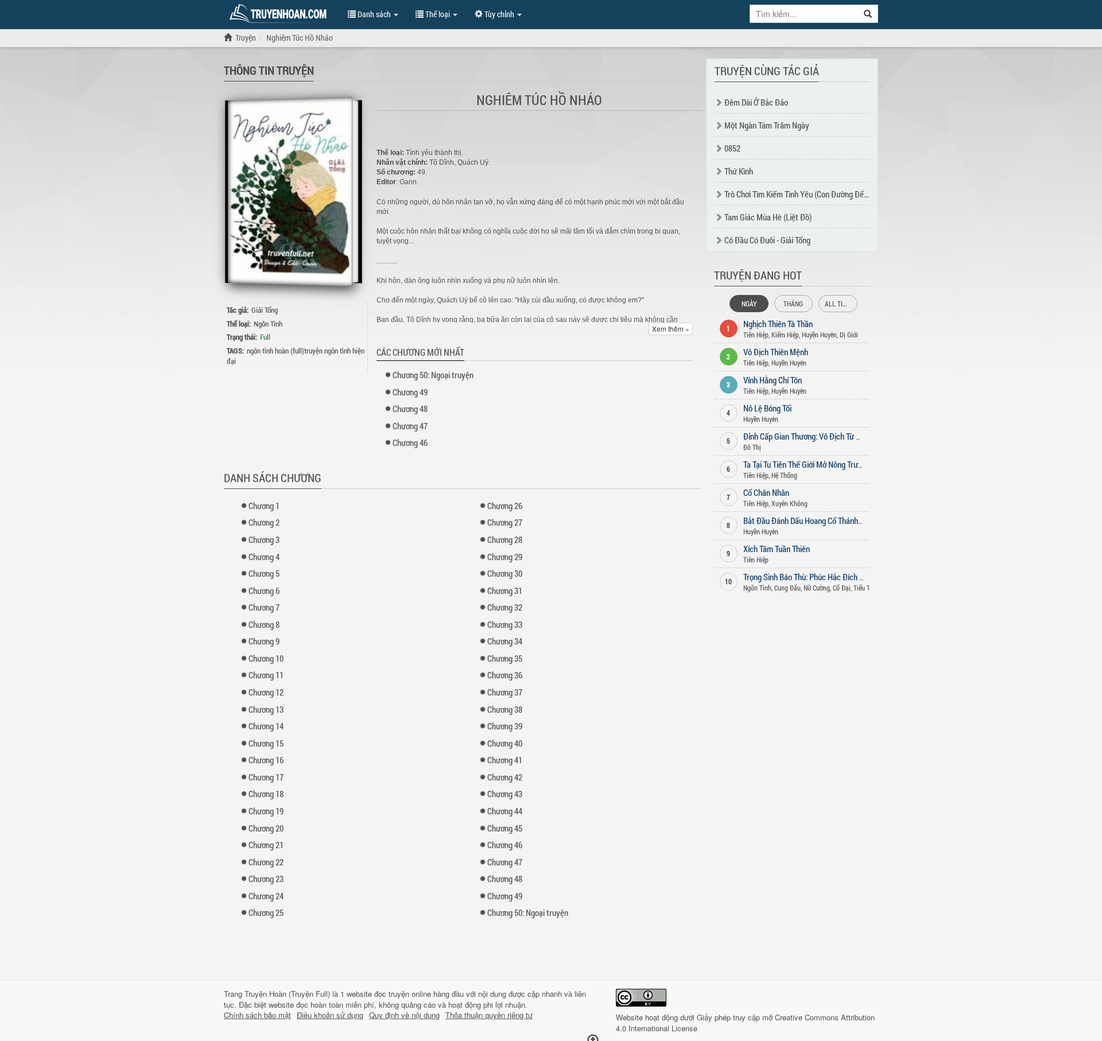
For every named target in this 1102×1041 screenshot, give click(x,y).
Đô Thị (752, 447)
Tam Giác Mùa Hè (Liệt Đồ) (768, 217)
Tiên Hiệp (756, 334)
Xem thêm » (670, 328)
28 (504, 539)
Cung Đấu (787, 587)
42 (504, 777)
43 (504, 793)
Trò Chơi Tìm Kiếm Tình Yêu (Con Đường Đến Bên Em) (810, 194)
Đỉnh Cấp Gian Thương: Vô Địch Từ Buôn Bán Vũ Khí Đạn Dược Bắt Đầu (857, 436)
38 (504, 709)
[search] (868, 14)
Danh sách (374, 14)
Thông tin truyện (269, 70)
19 (266, 811)
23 (266, 878)
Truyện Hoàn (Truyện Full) (287, 993)
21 (266, 844)
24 (266, 896)
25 (266, 912)
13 (266, 709)
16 (266, 760)
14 (266, 726)
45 (504, 828)
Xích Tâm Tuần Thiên (776, 548)
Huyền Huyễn (819, 334)
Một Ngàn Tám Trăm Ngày (766, 125)
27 (504, 522)
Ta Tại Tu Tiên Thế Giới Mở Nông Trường (806, 464)
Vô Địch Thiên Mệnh (775, 352)
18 (266, 793)
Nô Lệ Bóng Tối (767, 408)
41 (504, 760)
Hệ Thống (784, 475)
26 (504, 505)
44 (504, 811)
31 (504, 590)
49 (410, 392)
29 (504, 556)
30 (504, 573)
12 (266, 692)
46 (410, 442)
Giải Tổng (264, 310)
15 (266, 743)
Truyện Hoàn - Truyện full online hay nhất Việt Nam (280, 14)
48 (410, 408)
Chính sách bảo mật (257, 1015)
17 (266, 777)
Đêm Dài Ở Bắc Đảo (756, 102)
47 (410, 426)
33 (504, 624)
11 (266, 675)
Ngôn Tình (268, 323)
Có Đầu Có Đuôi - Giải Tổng (767, 240)
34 (504, 641)
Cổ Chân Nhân (766, 492)
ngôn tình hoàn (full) (275, 350)
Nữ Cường (817, 587)
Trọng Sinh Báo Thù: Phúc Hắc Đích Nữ (806, 576)
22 (266, 862)
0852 (732, 148)
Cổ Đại (842, 587)
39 (504, 726)
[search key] (804, 14)
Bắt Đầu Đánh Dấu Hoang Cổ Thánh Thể (807, 520)
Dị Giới (849, 334)
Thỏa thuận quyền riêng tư (489, 1015)
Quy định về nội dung (404, 1015)
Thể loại (438, 14)
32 (504, 607)
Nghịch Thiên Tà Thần (778, 323)
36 (504, 675)
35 (504, 658)
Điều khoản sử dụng (330, 1015)
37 (504, 692)
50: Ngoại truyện (433, 374)
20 (266, 828)
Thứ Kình (738, 171)
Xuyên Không (789, 503)
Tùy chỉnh (499, 14)
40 (504, 743)
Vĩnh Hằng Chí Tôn (772, 380)
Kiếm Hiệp (785, 334)
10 (266, 658)
